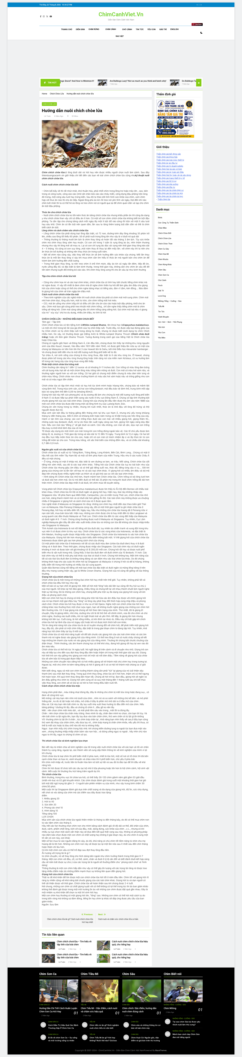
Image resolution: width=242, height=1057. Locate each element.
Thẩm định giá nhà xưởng (167, 184)
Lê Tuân (47, 116)
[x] (47, 16)
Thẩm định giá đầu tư (165, 187)
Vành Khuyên (163, 317)
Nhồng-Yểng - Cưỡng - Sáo (175, 1005)
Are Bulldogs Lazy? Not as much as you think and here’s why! (72, 81)
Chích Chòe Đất (164, 233)
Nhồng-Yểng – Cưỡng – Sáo (170, 301)
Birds (160, 217)
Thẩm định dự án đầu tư (166, 163)
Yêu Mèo (161, 338)
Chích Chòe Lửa (49, 104)
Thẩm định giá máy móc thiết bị (170, 160)
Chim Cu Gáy (163, 249)
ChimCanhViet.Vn (121, 14)
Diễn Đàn (80, 29)
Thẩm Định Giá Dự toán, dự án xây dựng (173, 175)
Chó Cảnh (127, 29)
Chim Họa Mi (163, 254)
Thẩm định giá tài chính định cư (170, 190)
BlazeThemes (161, 1050)
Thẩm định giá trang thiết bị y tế (170, 178)
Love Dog (162, 296)
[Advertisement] (121, 58)
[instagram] (43, 16)
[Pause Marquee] (198, 82)
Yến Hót (161, 327)
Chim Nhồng (170, 1008)
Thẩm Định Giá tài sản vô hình (169, 169)
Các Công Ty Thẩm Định (168, 223)
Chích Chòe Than (165, 244)
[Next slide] (201, 5)
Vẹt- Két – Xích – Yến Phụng (170, 322)
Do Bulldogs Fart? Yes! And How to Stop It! (137, 81)
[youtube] (51, 16)
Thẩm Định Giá (164, 199)
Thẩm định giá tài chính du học (169, 196)
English (174, 29)
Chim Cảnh (110, 29)
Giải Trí (163, 29)
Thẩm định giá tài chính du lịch (169, 193)
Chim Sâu (162, 270)
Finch (160, 285)
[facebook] (40, 16)
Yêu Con (151, 29)
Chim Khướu (163, 259)
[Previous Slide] (197, 5)
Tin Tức (140, 29)
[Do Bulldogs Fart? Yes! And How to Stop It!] (109, 83)
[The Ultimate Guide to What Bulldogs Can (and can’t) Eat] (165, 83)
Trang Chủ (66, 29)
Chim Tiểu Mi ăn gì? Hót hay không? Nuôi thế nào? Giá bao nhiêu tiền (103, 1041)
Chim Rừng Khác (165, 264)
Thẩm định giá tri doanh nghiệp (169, 166)
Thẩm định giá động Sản (166, 157)
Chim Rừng (93, 29)
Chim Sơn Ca (163, 275)
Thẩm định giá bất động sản (168, 154)
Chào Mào (162, 228)
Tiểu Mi (161, 306)
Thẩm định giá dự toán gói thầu (170, 172)
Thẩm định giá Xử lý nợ (166, 181)
